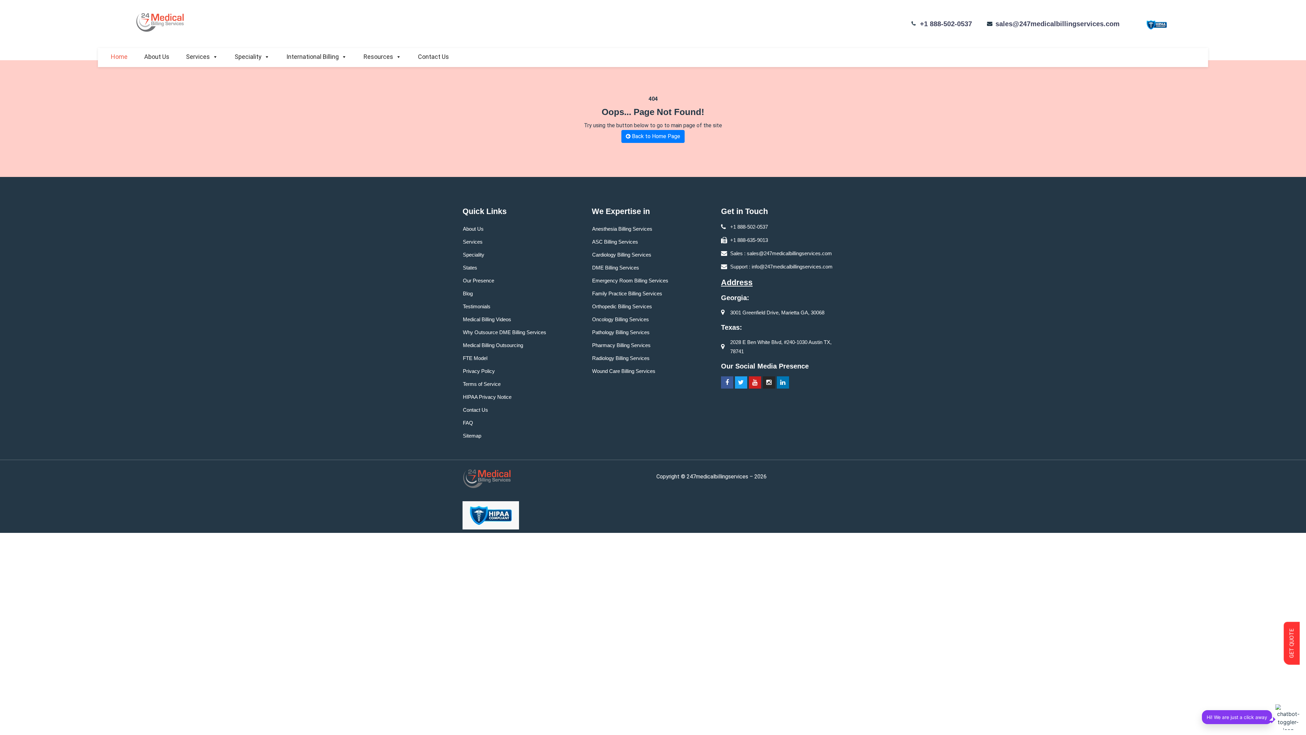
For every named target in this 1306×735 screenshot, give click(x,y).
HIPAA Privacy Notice (487, 397)
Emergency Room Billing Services (630, 280)
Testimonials (476, 306)
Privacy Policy (479, 371)
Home (119, 56)
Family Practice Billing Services (627, 293)
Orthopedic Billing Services (622, 306)
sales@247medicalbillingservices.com (1057, 24)
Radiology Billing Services (621, 358)
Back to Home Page (655, 136)
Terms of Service (482, 384)
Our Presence (478, 280)
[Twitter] (741, 382)
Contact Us (433, 56)
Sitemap (472, 436)
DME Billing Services (615, 268)
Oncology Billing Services (620, 319)
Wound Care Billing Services (623, 371)
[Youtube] (755, 382)
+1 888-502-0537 (946, 24)
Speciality (248, 56)
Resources (378, 56)
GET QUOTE (1292, 643)
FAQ (468, 423)
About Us (156, 56)
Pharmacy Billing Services (621, 345)
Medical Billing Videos (487, 319)
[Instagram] (769, 382)
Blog (468, 293)
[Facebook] (727, 382)
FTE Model (475, 358)
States (470, 268)
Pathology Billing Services (621, 332)
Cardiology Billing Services (621, 255)
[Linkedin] (783, 382)
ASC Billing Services (615, 242)
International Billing (312, 56)
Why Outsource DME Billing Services (504, 332)
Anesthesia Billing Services (622, 229)
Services (198, 56)
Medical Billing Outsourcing (493, 345)
